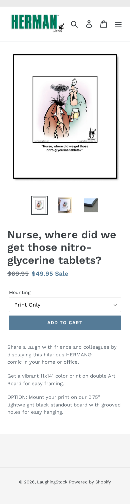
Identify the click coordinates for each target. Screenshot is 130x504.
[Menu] (118, 24)
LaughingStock (52, 481)
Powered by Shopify (90, 481)
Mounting (19, 292)
